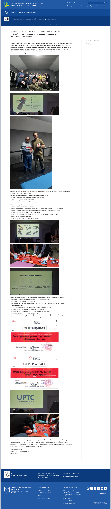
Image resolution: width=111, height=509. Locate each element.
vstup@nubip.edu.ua (69, 503)
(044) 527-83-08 (67, 500)
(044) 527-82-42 (42, 495)
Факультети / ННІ (79, 5)
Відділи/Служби (90, 5)
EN (69, 2)
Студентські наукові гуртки (62, 24)
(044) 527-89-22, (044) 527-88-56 (72, 473)
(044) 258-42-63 (67, 499)
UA (67, 2)
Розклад (105, 5)
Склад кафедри (47, 24)
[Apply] (105, 3)
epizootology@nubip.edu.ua (70, 476)
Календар (69, 5)
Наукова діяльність (34, 24)
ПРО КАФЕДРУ (8, 24)
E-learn (98, 5)
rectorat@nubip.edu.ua (44, 498)
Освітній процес (20, 24)
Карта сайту (103, 493)
